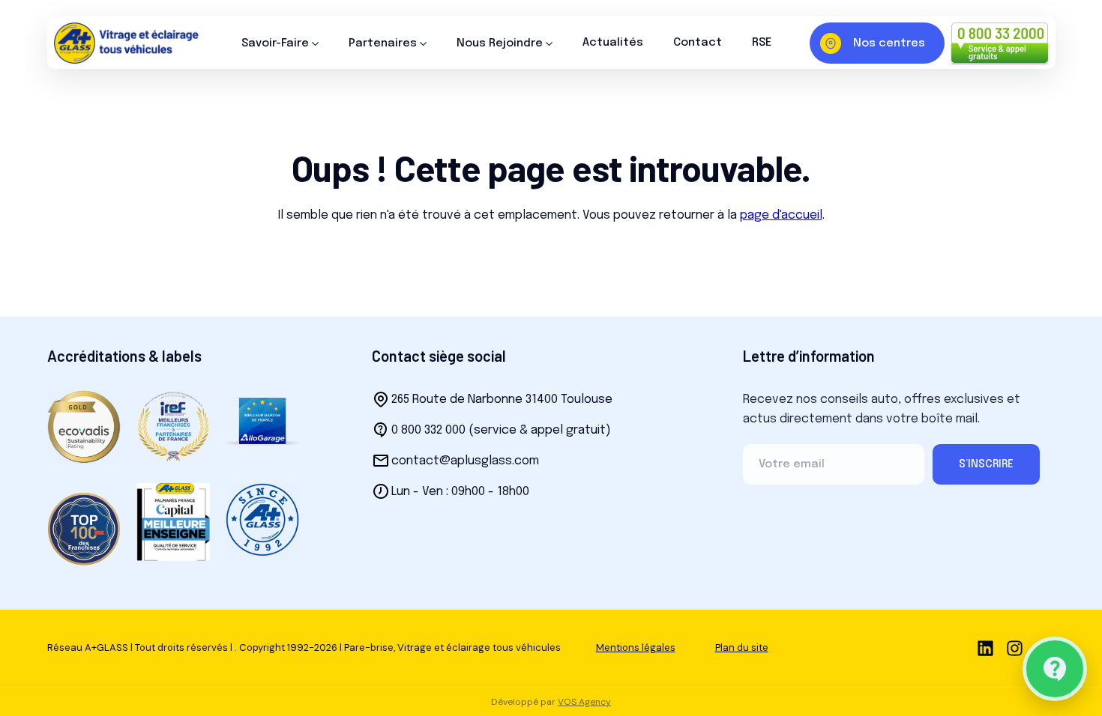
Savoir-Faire (275, 43)
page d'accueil (781, 215)
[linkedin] (985, 648)
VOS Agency (584, 702)
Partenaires (383, 43)
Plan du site (741, 647)
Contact (697, 43)
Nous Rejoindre (500, 43)
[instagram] (1015, 648)
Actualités (612, 43)
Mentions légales (635, 647)
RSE (761, 43)
